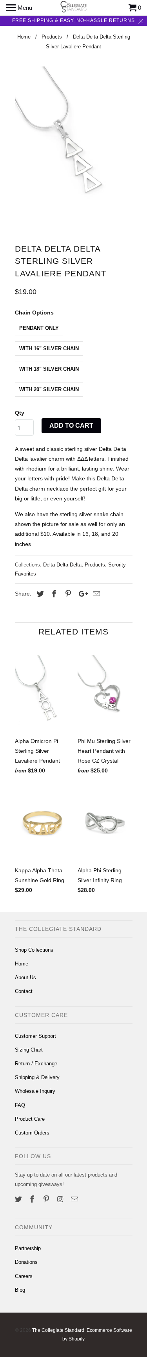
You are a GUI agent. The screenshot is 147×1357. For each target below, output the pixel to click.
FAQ (20, 1105)
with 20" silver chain (49, 389)
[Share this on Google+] (81, 594)
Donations (26, 1262)
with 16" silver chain (49, 348)
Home (21, 964)
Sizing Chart (29, 1050)
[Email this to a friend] (95, 594)
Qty (19, 413)
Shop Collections (34, 950)
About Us (25, 977)
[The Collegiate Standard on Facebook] (33, 1199)
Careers (24, 1276)
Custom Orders (32, 1133)
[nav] (19, 8)
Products (95, 565)
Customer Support (35, 1036)
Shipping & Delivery (37, 1077)
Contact (24, 991)
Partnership (28, 1248)
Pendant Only (39, 328)
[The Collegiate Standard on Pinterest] (47, 1199)
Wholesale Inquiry (35, 1091)
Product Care (30, 1119)
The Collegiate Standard (58, 1330)
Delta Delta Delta (62, 565)
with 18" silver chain (49, 369)
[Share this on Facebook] (53, 594)
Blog (20, 1290)
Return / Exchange (36, 1063)
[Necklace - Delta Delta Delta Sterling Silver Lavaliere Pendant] (73, 149)
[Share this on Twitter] (39, 594)
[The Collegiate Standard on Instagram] (61, 1199)
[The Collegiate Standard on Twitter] (19, 1199)
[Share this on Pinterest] (67, 594)
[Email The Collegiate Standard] (75, 1199)
